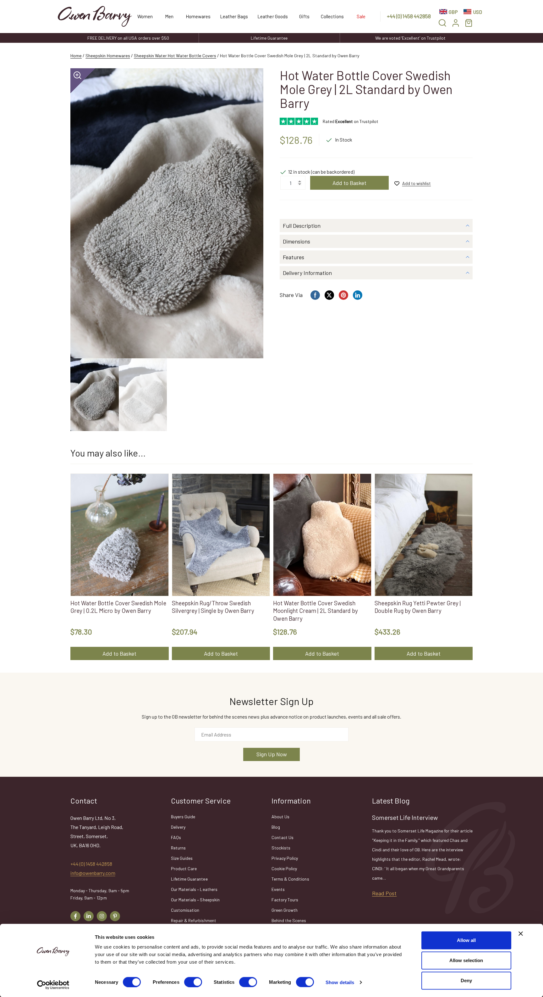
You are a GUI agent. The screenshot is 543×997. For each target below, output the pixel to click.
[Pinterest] (115, 916)
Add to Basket (349, 182)
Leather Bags (234, 16)
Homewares (198, 16)
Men (169, 16)
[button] (442, 23)
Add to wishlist (416, 183)
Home (76, 55)
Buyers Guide (183, 816)
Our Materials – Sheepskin (195, 899)
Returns (178, 847)
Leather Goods (272, 16)
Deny (466, 980)
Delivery (178, 827)
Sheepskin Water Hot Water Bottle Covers (175, 55)
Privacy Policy (285, 858)
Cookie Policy (284, 868)
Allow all (466, 940)
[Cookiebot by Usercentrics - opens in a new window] (53, 984)
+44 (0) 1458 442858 (409, 16)
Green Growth (285, 910)
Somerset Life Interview (405, 817)
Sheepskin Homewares (107, 55)
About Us (280, 816)
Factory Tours (285, 899)
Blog (276, 827)
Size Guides (182, 858)
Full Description (302, 225)
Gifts (304, 16)
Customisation (185, 910)
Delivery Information (307, 272)
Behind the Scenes (289, 920)
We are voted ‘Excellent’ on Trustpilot (410, 38)
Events (278, 889)
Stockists (281, 847)
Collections (332, 16)
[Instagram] (102, 916)
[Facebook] (75, 916)
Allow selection (466, 960)
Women (145, 16)
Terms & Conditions (290, 879)
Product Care (184, 868)
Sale (361, 16)
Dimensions (296, 241)
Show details (340, 982)
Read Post (384, 893)
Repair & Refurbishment (193, 920)
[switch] (193, 982)
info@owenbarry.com (92, 873)
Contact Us (282, 837)
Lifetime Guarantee (269, 38)
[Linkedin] (89, 916)
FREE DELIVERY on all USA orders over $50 (128, 38)
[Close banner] (520, 934)
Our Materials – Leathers (194, 889)
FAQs (176, 837)
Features (293, 257)
